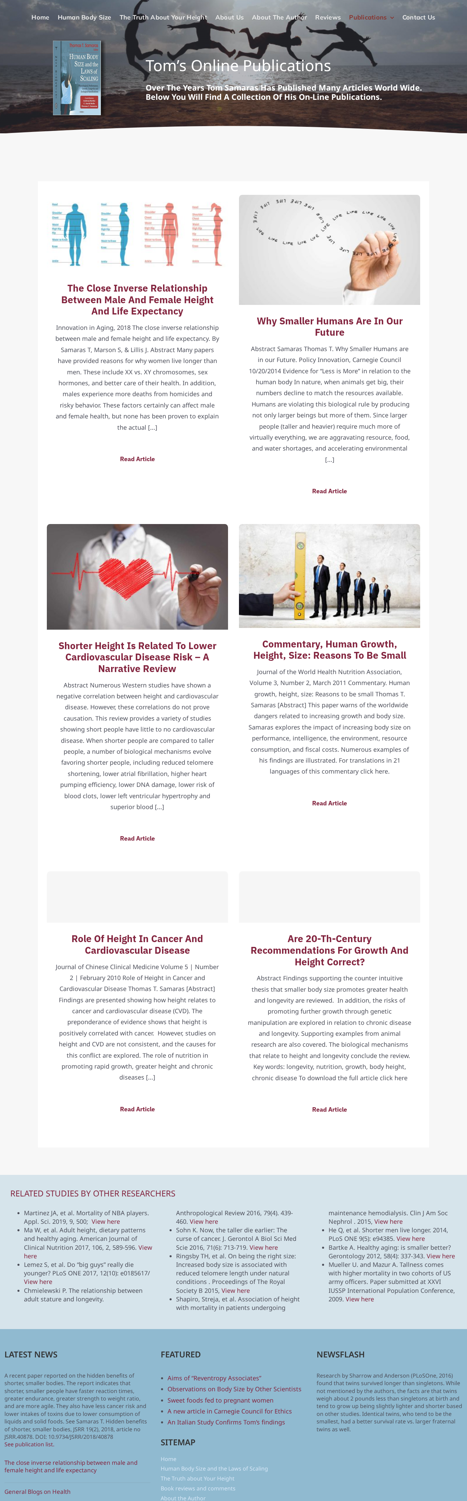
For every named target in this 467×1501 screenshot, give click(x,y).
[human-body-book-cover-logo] (79, 43)
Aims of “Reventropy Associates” (214, 1378)
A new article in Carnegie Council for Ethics (230, 1411)
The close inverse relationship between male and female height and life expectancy (137, 299)
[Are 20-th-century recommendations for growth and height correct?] (329, 897)
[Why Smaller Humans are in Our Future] (329, 200)
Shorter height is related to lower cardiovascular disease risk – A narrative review (137, 657)
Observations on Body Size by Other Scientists (235, 1389)
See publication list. (29, 1444)
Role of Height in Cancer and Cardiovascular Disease (137, 944)
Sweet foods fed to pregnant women (220, 1400)
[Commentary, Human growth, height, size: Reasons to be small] (329, 529)
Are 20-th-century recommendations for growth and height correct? (330, 950)
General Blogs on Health (37, 1492)
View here (106, 1221)
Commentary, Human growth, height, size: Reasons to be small (329, 650)
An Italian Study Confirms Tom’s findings (226, 1422)
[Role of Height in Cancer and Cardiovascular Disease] (137, 897)
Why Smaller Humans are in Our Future (330, 326)
